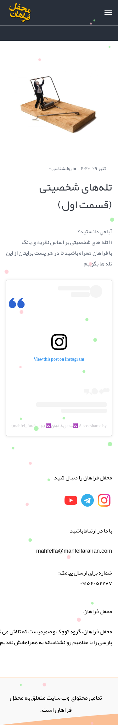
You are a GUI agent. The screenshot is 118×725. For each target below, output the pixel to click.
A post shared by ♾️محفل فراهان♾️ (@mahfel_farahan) (59, 425)
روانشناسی (61, 168)
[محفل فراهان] (20, 14)
